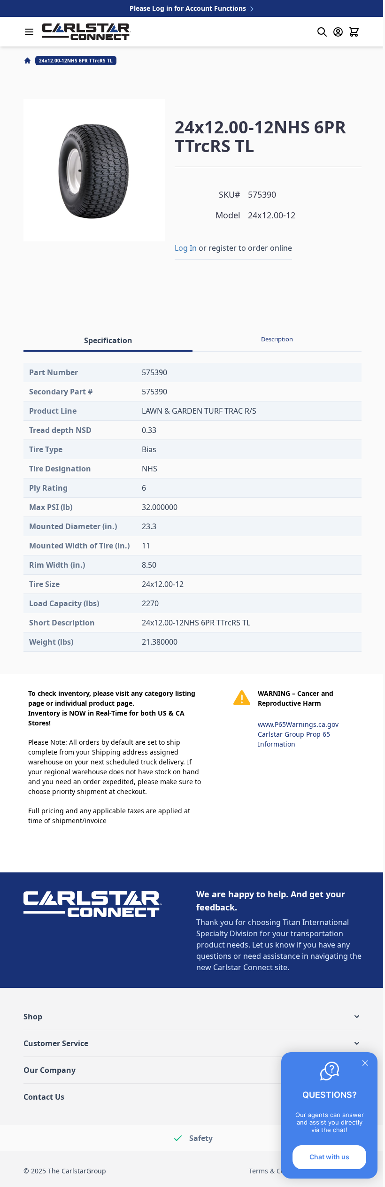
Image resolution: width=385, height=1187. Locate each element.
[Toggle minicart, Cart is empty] (354, 31)
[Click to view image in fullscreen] (94, 170)
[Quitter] (365, 1063)
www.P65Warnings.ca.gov (298, 724)
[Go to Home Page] (28, 60)
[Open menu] (29, 32)
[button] (192, 1016)
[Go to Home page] (86, 31)
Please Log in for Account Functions (189, 8)
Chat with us (329, 1157)
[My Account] (338, 31)
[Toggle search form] (322, 31)
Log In (186, 248)
